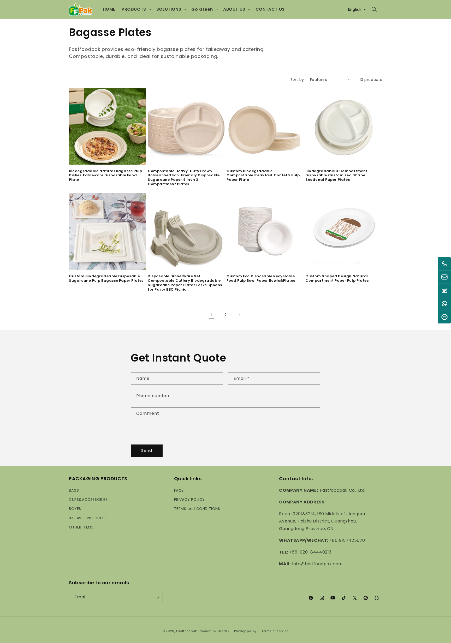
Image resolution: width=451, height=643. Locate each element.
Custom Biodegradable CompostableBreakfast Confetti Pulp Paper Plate (263, 175)
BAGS (74, 490)
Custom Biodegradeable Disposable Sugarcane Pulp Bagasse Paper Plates (106, 278)
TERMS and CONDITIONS (197, 508)
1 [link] (211, 315)
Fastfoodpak (186, 631)
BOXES (75, 508)
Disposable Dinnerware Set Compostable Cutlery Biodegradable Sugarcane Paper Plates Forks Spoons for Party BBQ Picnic (185, 283)
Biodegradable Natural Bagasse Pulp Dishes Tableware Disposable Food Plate (105, 175)
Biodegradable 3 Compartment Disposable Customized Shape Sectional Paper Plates (336, 175)
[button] (135, 9)
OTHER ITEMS (81, 527)
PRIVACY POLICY (189, 499)
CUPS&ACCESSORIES (88, 499)
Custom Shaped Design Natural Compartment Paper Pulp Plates (337, 278)
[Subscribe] (157, 597)
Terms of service (275, 631)
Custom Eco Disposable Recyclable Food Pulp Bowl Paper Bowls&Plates (261, 278)
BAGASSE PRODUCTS (88, 518)
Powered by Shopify (213, 631)
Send (146, 450)
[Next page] (239, 315)
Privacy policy (245, 631)
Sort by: (297, 79)
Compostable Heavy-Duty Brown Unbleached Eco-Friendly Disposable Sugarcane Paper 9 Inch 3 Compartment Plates (183, 178)
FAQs (179, 490)
